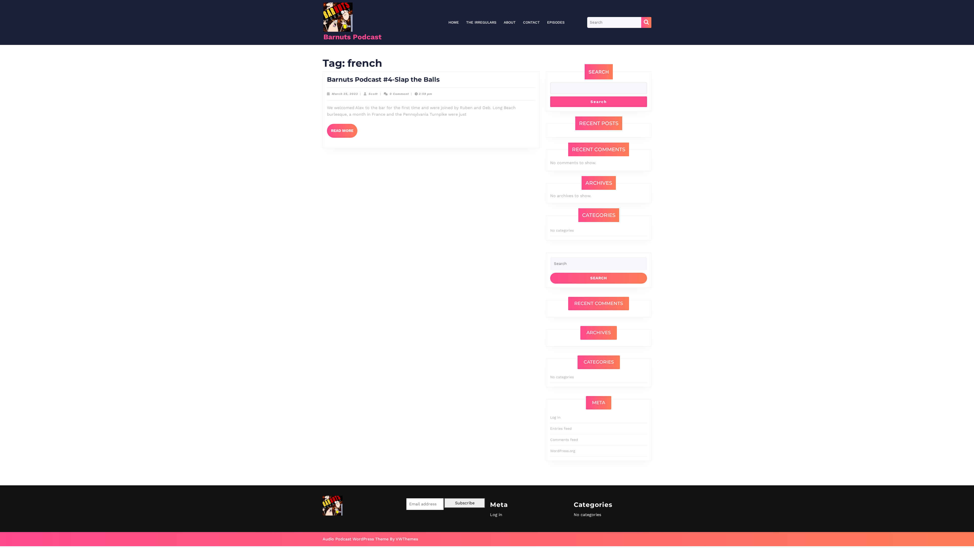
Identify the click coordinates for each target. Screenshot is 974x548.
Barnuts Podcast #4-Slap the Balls (383, 79)
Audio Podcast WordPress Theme (356, 539)
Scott (373, 94)
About (510, 22)
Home (453, 22)
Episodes (556, 22)
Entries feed (561, 428)
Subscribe (465, 503)
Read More (344, 133)
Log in (555, 417)
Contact (531, 22)
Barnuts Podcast (352, 37)
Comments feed (564, 440)
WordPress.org (562, 451)
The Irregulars (481, 22)
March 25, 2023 (345, 94)
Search (598, 72)
